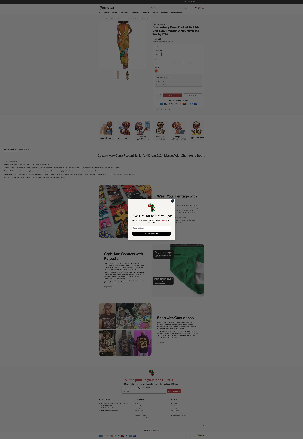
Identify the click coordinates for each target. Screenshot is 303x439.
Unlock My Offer (152, 234)
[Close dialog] (172, 201)
